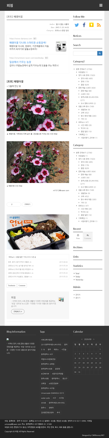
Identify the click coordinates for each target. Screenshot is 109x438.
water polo (45, 398)
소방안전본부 (53, 383)
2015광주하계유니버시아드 (51, 345)
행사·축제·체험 (88, 116)
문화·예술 (86, 91)
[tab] (78, 236)
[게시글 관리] (18, 204)
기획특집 (83, 135)
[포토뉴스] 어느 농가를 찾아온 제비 (19, 266)
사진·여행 (86, 125)
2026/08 (87, 339)
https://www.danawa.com (20, 38)
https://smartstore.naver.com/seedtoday (26, 58)
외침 (10, 5)
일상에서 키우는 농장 (20, 61)
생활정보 (85, 110)
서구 (54, 398)
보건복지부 (45, 374)
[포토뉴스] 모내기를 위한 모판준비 (19, 269)
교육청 (43, 383)
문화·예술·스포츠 (87, 88)
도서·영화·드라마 (88, 103)
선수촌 (43, 403)
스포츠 (85, 94)
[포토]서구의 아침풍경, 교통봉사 (19, 277)
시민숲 (64, 349)
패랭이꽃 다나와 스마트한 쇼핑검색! (27, 42)
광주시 (43, 408)
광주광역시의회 (46, 369)
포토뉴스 (11, 257)
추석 (58, 412)
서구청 (61, 398)
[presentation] (78, 236)
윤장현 (57, 369)
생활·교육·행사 (86, 106)
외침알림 (83, 72)
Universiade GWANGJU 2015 (52, 393)
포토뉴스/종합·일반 (62, 30)
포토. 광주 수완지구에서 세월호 (18, 262)
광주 (49, 349)
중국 (65, 345)
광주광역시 (56, 379)
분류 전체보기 (84, 69)
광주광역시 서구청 (47, 388)
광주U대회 (45, 379)
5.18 (43, 349)
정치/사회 (86, 78)
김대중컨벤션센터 (47, 412)
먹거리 (84, 128)
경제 (84, 81)
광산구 (64, 379)
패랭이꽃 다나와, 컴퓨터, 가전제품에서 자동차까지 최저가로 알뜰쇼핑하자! (29, 47)
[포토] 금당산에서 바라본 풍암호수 (19, 273)
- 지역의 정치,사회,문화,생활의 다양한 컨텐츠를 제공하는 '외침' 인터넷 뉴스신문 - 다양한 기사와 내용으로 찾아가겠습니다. (33, 303)
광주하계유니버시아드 (57, 403)
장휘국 (51, 408)
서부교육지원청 (46, 340)
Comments (22, 285)
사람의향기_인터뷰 (88, 138)
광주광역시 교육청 (47, 364)
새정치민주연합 (57, 374)
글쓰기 (78, 298)
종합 (84, 85)
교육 (84, 113)
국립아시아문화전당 (48, 359)
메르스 (56, 349)
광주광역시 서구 (47, 354)
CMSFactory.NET (98, 435)
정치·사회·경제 (86, 75)
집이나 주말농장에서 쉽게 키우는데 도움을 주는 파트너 (33, 65)
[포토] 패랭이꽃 (15, 16)
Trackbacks (11, 285)
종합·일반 (19, 257)
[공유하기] (14, 204)
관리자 (78, 295)
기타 (83, 119)
